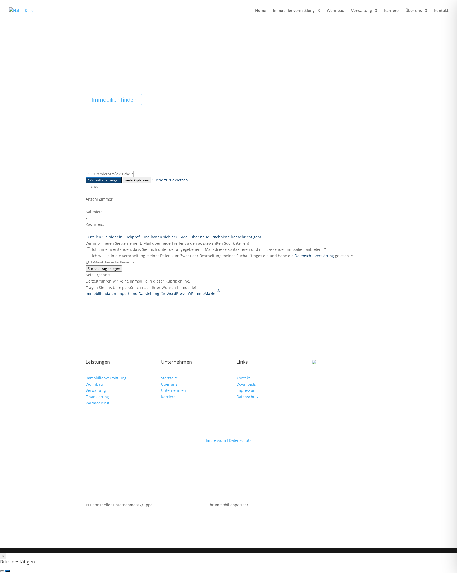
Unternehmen (173, 390)
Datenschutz (247, 396)
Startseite (169, 377)
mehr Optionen (137, 180)
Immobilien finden (114, 99)
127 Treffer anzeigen (104, 180)
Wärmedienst (97, 403)
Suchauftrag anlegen (104, 268)
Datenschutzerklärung (314, 255)
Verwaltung (361, 11)
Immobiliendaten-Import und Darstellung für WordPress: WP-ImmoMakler (153, 292)
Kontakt (441, 11)
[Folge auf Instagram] (356, 506)
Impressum (246, 390)
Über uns (413, 11)
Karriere (391, 11)
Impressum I (217, 440)
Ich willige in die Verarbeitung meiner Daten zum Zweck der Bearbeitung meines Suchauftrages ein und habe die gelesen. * (222, 255)
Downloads (246, 384)
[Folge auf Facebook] (346, 506)
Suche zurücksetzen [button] (170, 180)
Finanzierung (98, 396)
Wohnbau (335, 11)
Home (260, 11)
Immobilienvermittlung (294, 11)
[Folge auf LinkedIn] (367, 506)
